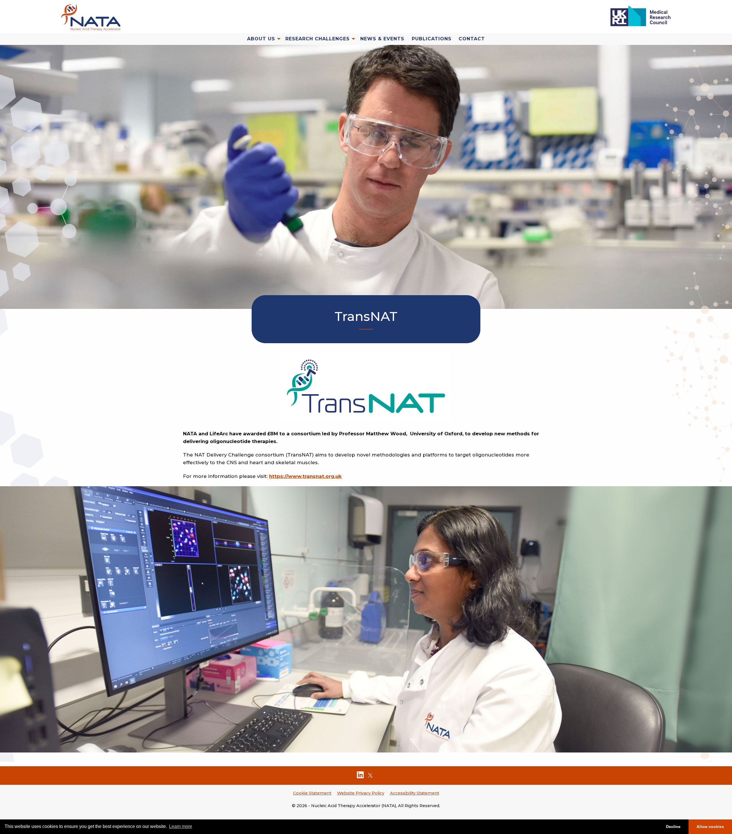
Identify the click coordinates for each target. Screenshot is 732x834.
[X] (370, 776)
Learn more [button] (180, 826)
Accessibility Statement (414, 793)
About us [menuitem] (261, 39)
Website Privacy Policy (360, 793)
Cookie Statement (312, 793)
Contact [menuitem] (472, 39)
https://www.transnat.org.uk (305, 476)
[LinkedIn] (360, 776)
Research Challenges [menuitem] (317, 39)
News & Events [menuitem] (382, 39)
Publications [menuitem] (431, 39)
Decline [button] (673, 826)
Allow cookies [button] (710, 826)
